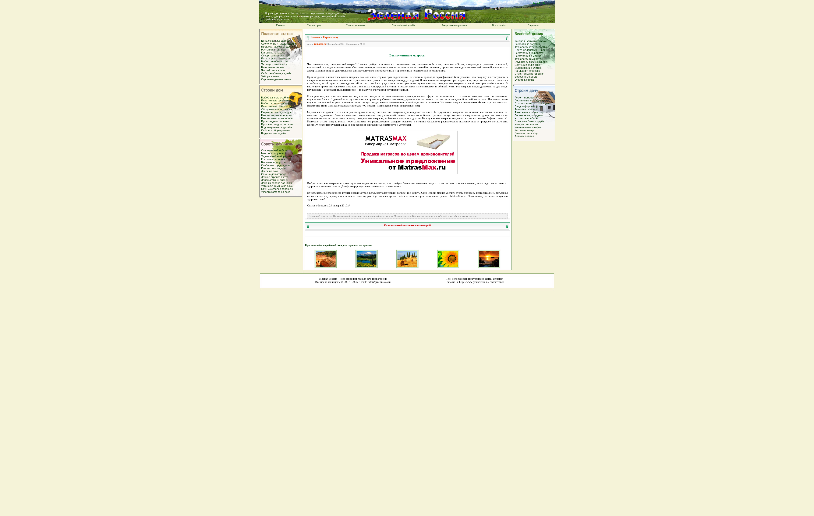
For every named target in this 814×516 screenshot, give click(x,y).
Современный (270, 150)
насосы (281, 52)
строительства (538, 47)
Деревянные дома (526, 76)
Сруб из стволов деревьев (277, 189)
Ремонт (266, 118)
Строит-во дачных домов (276, 79)
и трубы (540, 121)
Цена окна (267, 40)
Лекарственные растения (454, 25)
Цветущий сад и (525, 64)
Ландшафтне (523, 70)
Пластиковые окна (272, 106)
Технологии (522, 47)
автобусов (286, 109)
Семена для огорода (273, 174)
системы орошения (281, 103)
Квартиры (267, 112)
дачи (540, 115)
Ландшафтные (524, 106)
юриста (287, 115)
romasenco (320, 43)
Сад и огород (314, 25)
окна (276, 76)
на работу (537, 53)
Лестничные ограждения (530, 100)
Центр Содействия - (527, 50)
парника (284, 121)
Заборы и (267, 76)
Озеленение (269, 43)
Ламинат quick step (526, 133)
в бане (543, 61)
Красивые (267, 159)
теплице (280, 49)
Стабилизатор (270, 165)
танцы (531, 130)
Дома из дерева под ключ (276, 183)
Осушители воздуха (527, 61)
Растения (267, 49)
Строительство (524, 73)
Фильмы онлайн (524, 136)
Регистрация (523, 53)
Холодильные (523, 127)
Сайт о (265, 73)
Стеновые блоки (524, 121)
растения (279, 159)
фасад (288, 106)
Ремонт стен (269, 168)
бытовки (535, 44)
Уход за (519, 124)
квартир (539, 112)
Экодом (541, 41)
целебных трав (279, 61)
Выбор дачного (270, 97)
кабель (283, 150)
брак (542, 50)
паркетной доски (283, 46)
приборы (532, 118)
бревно (535, 70)
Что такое (521, 118)
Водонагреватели (272, 127)
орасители (284, 100)
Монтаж (266, 153)
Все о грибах (499, 25)
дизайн (287, 127)
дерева (280, 67)
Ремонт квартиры (272, 115)
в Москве (536, 56)
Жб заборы (283, 40)
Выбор (265, 61)
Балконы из (268, 67)
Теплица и (267, 64)
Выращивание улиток (528, 67)
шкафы (536, 127)
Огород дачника (524, 79)
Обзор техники (270, 55)
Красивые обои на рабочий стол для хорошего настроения (338, 245)
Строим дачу (330, 37)
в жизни (286, 58)
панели (534, 109)
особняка (285, 97)
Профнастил (269, 124)
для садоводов (282, 112)
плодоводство (287, 43)
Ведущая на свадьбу (273, 133)
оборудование (281, 130)
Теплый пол (522, 109)
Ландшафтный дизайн (403, 25)
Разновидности (524, 112)
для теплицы (285, 124)
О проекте (533, 25)
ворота (537, 106)
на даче (281, 168)
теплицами (531, 124)
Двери (265, 171)
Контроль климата (526, 41)
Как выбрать (268, 52)
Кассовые (521, 130)
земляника (280, 64)
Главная (280, 25)
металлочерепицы (282, 118)
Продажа (267, 46)
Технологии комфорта (528, 58)
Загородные (522, 44)
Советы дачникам (355, 25)
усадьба (286, 73)
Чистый (266, 70)
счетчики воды (540, 103)
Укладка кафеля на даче (275, 192)
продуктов (279, 162)
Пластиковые (269, 100)
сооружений (278, 153)
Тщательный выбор (273, 156)
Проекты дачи (270, 121)
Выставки (267, 162)
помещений (531, 97)
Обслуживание (270, 109)
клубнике (276, 73)
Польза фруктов (271, 58)
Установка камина (272, 186)
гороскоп (539, 73)
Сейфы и (267, 130)
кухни (288, 156)
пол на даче (278, 70)
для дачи (285, 55)
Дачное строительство (275, 177)
